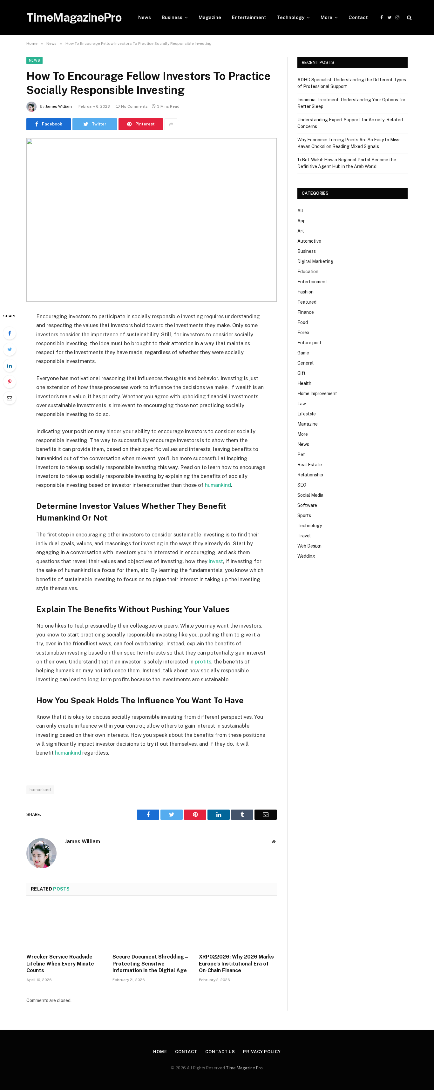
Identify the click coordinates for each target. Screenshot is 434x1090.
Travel (304, 535)
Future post (309, 342)
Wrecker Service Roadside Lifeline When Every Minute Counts (60, 964)
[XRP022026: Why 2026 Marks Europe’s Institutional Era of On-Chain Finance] (238, 926)
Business (172, 17)
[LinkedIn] (9, 365)
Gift (301, 373)
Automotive (309, 241)
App (301, 220)
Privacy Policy (262, 1051)
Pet (301, 454)
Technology (290, 17)
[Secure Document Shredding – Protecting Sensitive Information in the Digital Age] (151, 926)
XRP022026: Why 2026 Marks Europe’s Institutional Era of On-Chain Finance (236, 964)
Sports (304, 515)
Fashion (305, 291)
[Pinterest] (9, 381)
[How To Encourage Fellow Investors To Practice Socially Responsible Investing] (151, 220)
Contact (358, 17)
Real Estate (309, 464)
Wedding (306, 556)
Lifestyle (306, 413)
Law (301, 403)
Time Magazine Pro (244, 1068)
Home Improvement (317, 393)
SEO (301, 485)
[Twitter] (9, 349)
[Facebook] (9, 333)
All (300, 210)
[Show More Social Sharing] (171, 124)
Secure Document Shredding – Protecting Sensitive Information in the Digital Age (150, 964)
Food (302, 322)
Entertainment (249, 17)
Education (307, 271)
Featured (306, 302)
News (144, 17)
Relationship (310, 474)
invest (216, 561)
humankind (218, 485)
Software (307, 505)
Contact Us (220, 1051)
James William (58, 106)
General (305, 363)
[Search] (409, 17)
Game (303, 352)
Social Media (310, 495)
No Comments (134, 106)
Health (304, 383)
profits (203, 661)
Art (300, 230)
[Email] (9, 398)
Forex (303, 332)
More (326, 17)
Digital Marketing (315, 261)
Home (160, 1051)
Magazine (210, 17)
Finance (305, 312)
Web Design (309, 545)
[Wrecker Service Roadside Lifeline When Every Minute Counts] (65, 926)
